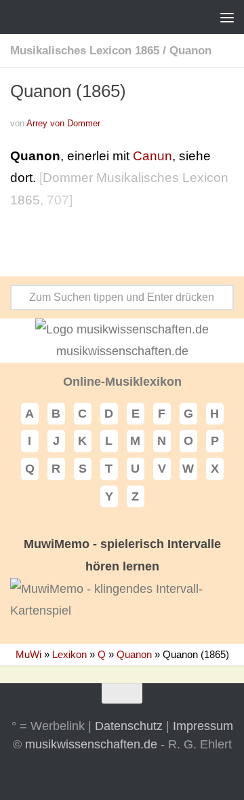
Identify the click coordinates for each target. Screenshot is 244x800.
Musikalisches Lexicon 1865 (84, 50)
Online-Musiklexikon (122, 381)
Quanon (190, 50)
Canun (152, 156)
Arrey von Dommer (63, 123)
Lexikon (69, 654)
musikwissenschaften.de (91, 744)
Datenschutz (129, 726)
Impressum (203, 726)
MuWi (28, 654)
